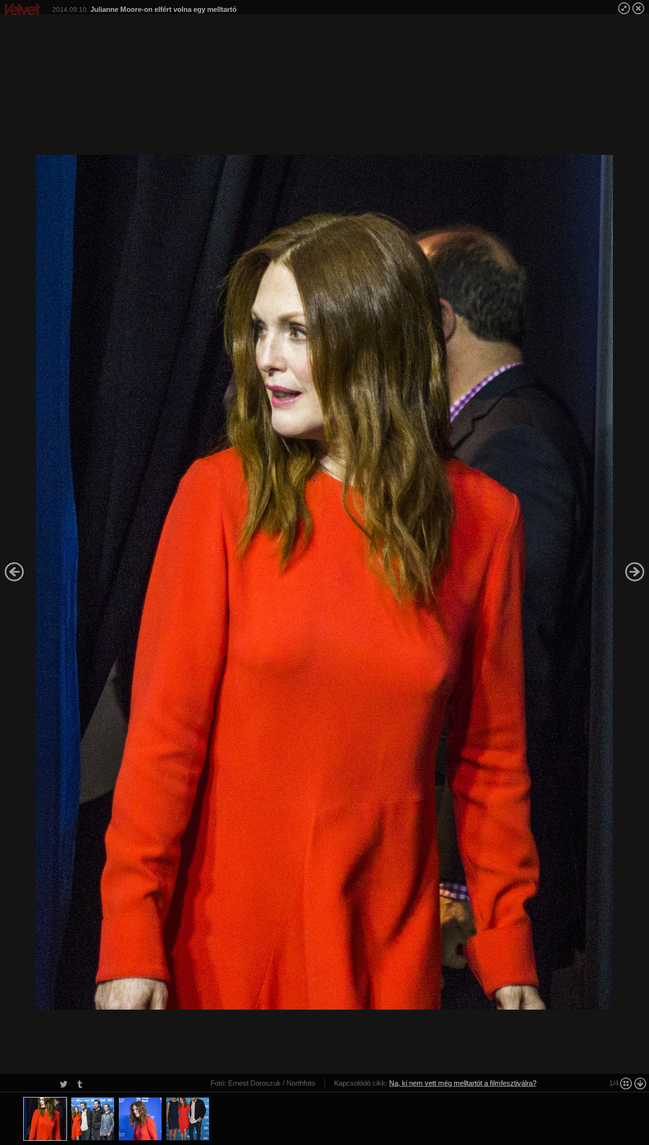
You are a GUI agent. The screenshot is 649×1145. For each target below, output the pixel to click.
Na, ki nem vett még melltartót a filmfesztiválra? (462, 1083)
